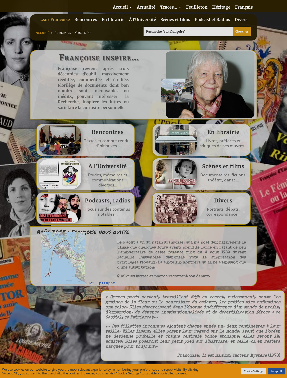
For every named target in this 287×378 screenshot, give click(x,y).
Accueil (120, 8)
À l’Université (142, 20)
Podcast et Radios (212, 20)
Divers (241, 20)
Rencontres (85, 20)
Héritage (221, 8)
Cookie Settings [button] (253, 371)
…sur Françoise (54, 20)
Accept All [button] (276, 371)
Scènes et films (175, 20)
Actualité (146, 8)
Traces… (168, 8)
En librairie (113, 20)
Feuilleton (197, 8)
